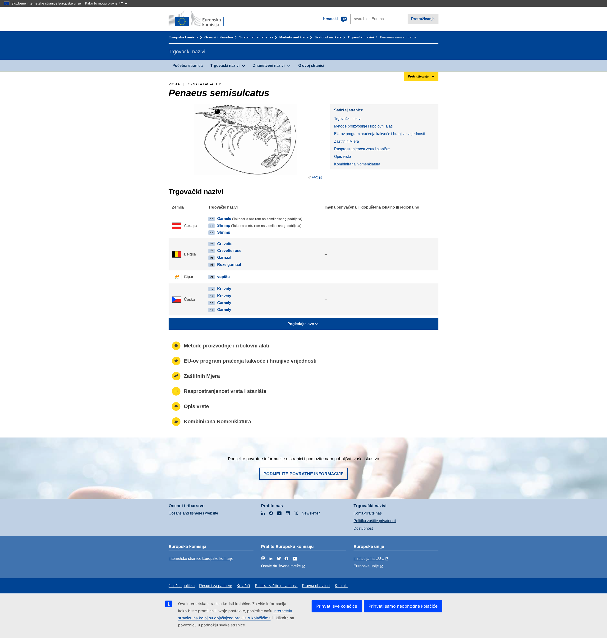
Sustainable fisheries (256, 37)
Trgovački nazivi (361, 37)
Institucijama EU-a (369, 558)
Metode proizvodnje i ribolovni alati (363, 126)
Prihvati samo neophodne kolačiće (402, 606)
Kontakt (341, 586)
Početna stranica (187, 66)
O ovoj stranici (311, 66)
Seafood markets (328, 37)
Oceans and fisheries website (193, 513)
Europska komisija (183, 37)
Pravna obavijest (316, 586)
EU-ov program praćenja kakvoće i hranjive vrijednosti (379, 134)
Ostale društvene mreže (281, 566)
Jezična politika (182, 586)
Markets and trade (293, 37)
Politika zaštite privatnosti (375, 521)
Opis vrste (342, 157)
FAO (315, 177)
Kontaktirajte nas (368, 513)
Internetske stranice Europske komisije (201, 558)
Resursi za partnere (215, 586)
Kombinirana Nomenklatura (357, 164)
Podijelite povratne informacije (303, 473)
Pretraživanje (423, 19)
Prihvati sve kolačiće (336, 606)
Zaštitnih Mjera (346, 141)
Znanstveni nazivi (269, 66)
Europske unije (366, 566)
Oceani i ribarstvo (218, 37)
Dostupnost (363, 528)
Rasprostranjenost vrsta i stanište (362, 149)
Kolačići (243, 586)
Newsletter (311, 513)
